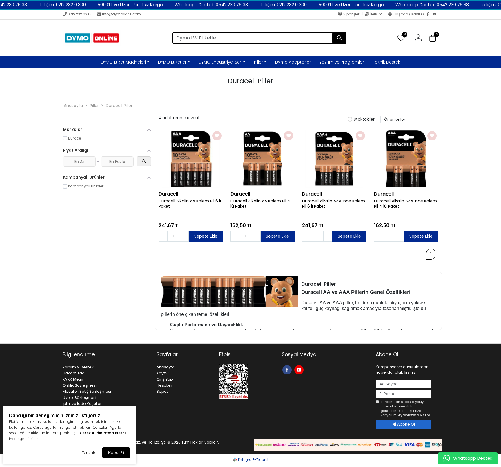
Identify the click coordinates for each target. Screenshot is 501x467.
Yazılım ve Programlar (342, 62)
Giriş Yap (165, 379)
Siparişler (351, 14)
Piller (258, 62)
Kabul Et (116, 452)
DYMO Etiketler (172, 62)
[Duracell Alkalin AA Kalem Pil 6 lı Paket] (191, 159)
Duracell (168, 194)
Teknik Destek (386, 62)
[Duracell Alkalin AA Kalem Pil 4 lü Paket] (262, 159)
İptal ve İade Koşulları (83, 403)
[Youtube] (300, 369)
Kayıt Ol (163, 373)
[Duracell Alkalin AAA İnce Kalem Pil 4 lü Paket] (406, 159)
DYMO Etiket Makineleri (123, 62)
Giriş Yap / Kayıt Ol (408, 14)
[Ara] (339, 38)
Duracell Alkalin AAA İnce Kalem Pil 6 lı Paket (333, 203)
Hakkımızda (74, 373)
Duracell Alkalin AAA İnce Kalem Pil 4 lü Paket (405, 203)
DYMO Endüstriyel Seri (220, 62)
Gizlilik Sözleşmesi (80, 385)
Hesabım (165, 385)
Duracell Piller (119, 106)
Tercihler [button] (90, 452)
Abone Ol (405, 424)
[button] (432, 38)
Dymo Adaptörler (293, 62)
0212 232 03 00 (80, 14)
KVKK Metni (73, 379)
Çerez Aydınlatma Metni (103, 432)
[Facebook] (430, 14)
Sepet (162, 391)
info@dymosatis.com (121, 14)
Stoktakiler (364, 119)
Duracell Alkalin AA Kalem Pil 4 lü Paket (260, 203)
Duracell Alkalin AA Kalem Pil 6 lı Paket (190, 203)
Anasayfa (73, 106)
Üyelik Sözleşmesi (79, 397)
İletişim (376, 14)
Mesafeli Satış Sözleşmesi (87, 391)
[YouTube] (435, 14)
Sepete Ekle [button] (205, 236)
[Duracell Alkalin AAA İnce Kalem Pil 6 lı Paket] (334, 159)
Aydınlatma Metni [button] (414, 415)
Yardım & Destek (78, 367)
